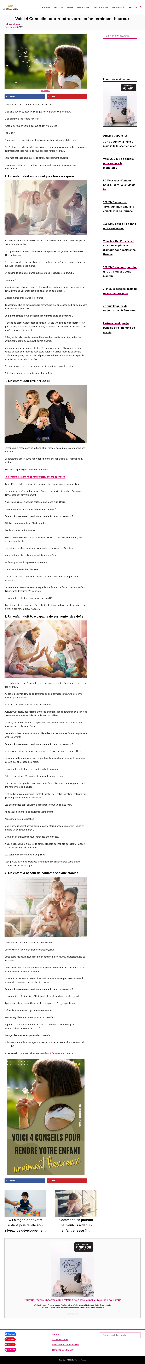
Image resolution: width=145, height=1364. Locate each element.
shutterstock (45, 91)
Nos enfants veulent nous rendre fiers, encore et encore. (35, 477)
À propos (56, 1334)
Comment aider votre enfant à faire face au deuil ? (46, 1053)
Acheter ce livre (72, 1314)
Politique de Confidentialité (65, 1344)
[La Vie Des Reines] (19, 7)
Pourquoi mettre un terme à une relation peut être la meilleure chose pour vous (72, 1300)
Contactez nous (60, 1339)
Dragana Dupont (13, 24)
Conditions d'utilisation (63, 1350)
